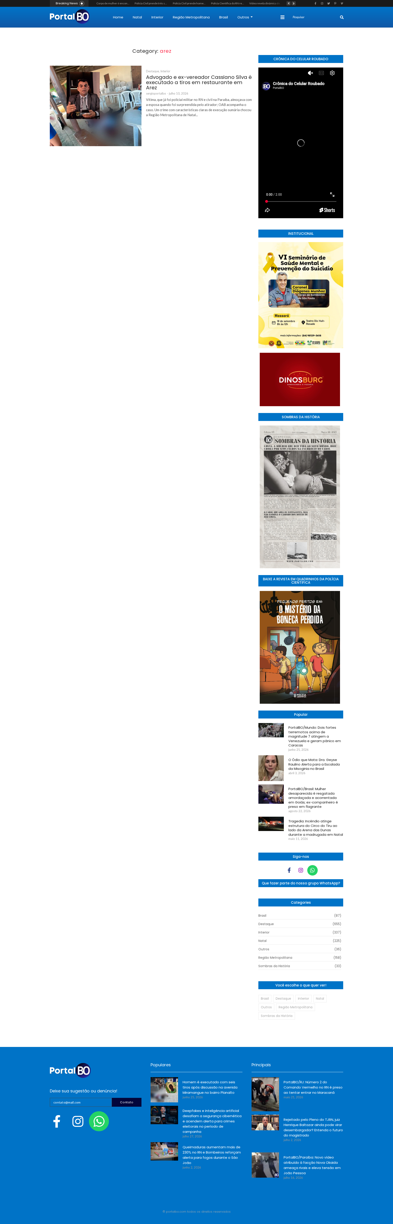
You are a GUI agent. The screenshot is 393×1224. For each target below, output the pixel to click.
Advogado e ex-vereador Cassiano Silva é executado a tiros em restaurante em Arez (199, 82)
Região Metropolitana (191, 17)
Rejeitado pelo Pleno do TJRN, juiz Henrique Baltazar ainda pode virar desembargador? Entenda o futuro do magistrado (313, 1127)
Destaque (153, 71)
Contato (126, 1102)
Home (118, 17)
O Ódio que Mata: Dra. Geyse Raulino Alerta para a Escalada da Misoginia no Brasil (314, 764)
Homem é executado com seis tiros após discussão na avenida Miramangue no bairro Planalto (210, 1087)
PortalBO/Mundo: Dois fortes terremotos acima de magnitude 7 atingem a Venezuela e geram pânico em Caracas (314, 736)
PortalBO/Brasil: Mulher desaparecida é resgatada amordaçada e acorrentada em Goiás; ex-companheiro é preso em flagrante (313, 798)
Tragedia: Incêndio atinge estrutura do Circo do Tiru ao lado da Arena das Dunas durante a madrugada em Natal (315, 828)
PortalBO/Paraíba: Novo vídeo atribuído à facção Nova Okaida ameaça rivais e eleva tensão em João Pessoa (312, 1165)
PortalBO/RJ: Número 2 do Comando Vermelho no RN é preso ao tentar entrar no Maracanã (313, 1087)
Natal (137, 17)
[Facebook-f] (289, 870)
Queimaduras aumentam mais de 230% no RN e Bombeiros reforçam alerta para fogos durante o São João (212, 1155)
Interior (157, 17)
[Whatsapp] (312, 870)
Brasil (223, 17)
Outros (243, 17)
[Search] (342, 17)
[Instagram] (301, 870)
